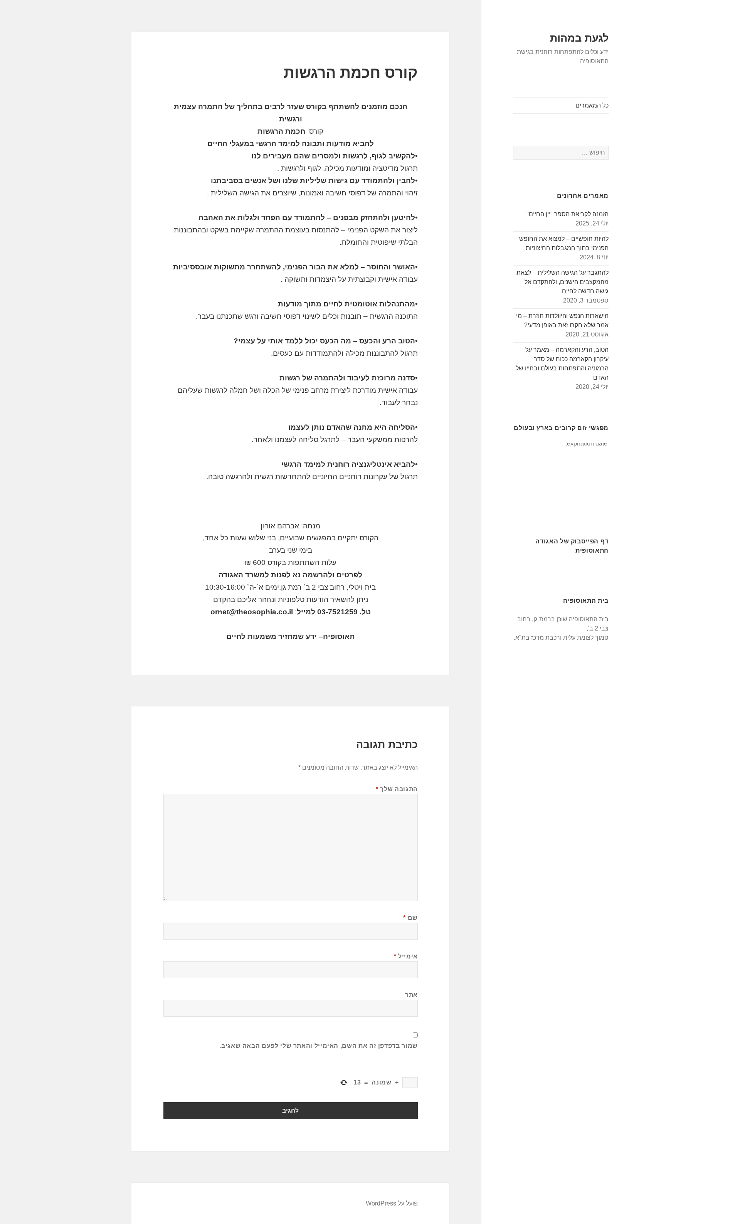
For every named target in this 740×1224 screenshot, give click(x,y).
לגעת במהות (579, 38)
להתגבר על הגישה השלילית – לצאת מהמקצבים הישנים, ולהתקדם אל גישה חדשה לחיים (562, 281)
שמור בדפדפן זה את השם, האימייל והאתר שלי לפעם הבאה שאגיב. (318, 1045)
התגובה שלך (397, 789)
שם (410, 918)
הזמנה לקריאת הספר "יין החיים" (567, 214)
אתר (411, 995)
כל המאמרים (592, 105)
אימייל (406, 956)
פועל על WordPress (392, 1203)
